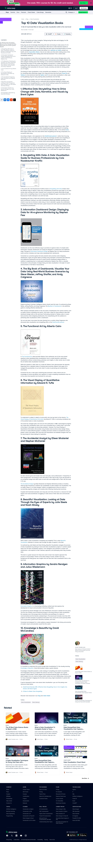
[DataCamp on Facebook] (7, 836)
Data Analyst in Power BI (62, 815)
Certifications (26, 796)
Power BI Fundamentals (45, 815)
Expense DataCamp (61, 796)
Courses (25, 794)
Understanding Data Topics (45, 821)
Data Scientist (76, 813)
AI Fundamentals (43, 809)
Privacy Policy (9, 839)
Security (46, 839)
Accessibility (40, 839)
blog (39, 695)
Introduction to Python (28, 809)
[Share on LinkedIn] (5, 99)
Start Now (83, 3)
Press (7, 791)
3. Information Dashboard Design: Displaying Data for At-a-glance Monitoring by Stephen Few (8, 57)
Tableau (23, 75)
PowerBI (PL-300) (77, 818)
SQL (73, 794)
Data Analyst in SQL (61, 809)
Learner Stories (59, 798)
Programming (9, 815)
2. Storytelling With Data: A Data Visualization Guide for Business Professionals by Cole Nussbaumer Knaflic (8, 50)
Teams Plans (42, 794)
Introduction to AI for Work (29, 820)
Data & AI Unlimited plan (45, 796)
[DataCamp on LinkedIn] (16, 836)
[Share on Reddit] (11, 99)
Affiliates (8, 796)
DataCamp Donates (61, 803)
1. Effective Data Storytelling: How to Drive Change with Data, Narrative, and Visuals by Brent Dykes (8, 44)
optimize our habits (56, 50)
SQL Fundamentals (43, 811)
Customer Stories (43, 798)
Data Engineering (10, 813)
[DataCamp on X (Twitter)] (12, 836)
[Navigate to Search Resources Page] (66, 12)
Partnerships (9, 798)
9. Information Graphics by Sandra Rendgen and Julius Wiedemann (7, 89)
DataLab (25, 803)
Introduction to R (27, 813)
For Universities (59, 800)
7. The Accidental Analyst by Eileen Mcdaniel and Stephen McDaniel (8, 78)
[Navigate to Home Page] (10, 8)
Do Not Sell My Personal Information (28, 839)
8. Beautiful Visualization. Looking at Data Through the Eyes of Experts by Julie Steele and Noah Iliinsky (8, 83)
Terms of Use (52, 839)
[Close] (91, 3)
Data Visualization (34, 19)
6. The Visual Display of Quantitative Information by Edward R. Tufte (7, 73)
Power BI (64, 73)
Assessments (26, 800)
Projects (25, 798)
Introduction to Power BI (28, 815)
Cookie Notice (16, 839)
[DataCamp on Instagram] (26, 836)
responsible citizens (34, 52)
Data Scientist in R (60, 813)
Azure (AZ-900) (76, 820)
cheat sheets (46, 695)
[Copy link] (1, 99)
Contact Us (9, 803)
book (67, 129)
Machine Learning (10, 811)
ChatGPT (75, 803)
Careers (8, 794)
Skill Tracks (25, 791)
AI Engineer (75, 815)
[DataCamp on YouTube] (21, 836)
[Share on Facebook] (8, 99)
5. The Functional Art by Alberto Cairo (8, 69)
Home (22, 19)
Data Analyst (76, 809)
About (7, 789)
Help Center (9, 800)
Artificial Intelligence (77, 796)
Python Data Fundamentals (46, 813)
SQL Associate (76, 811)
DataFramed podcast (51, 136)
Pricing (41, 791)
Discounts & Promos (60, 794)
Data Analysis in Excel (28, 818)
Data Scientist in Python (61, 811)
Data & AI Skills (43, 789)
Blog (27, 19)
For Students (59, 791)
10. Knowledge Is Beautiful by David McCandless (8, 93)
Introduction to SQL (27, 811)
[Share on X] (14, 99)
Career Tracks (26, 789)
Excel (74, 800)
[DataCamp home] (16, 832)
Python (42, 75)
